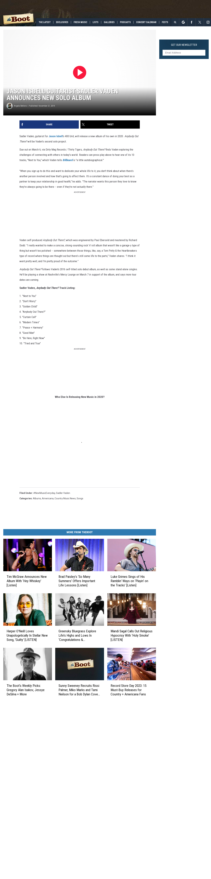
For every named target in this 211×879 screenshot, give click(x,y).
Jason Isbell (56, 136)
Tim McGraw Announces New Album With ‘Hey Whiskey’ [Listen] (27, 581)
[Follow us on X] (200, 22)
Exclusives (62, 22)
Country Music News (65, 498)
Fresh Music (80, 22)
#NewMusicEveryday (44, 493)
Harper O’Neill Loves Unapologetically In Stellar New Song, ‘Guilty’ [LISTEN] (27, 635)
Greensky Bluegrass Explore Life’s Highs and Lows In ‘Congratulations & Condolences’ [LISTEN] (77, 635)
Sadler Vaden (63, 493)
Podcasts (125, 22)
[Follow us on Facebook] (191, 22)
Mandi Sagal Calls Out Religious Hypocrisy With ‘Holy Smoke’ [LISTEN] (131, 635)
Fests (165, 22)
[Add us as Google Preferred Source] (183, 22)
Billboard (68, 160)
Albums (37, 498)
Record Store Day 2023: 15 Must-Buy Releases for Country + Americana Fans (128, 690)
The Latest (45, 22)
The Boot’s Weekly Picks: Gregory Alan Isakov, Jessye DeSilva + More (26, 690)
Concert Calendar (146, 22)
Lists (95, 22)
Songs (80, 498)
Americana (48, 498)
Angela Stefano (20, 106)
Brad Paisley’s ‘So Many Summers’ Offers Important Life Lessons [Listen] (77, 581)
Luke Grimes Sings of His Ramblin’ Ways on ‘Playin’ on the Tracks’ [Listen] (129, 581)
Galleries (109, 22)
